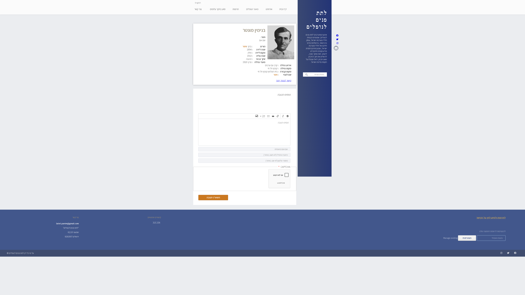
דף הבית (283, 9)
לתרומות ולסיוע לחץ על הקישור (491, 217)
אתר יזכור (156, 222)
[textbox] (244, 132)
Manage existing (450, 238)
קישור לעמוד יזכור (283, 80)
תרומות (236, 9)
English (198, 2)
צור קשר (198, 9)
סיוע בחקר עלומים (217, 9)
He (203, 2)
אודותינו (269, 9)
